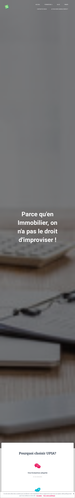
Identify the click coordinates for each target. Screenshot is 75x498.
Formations (48, 4)
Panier (66, 4)
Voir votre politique (49, 495)
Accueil (38, 4)
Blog (58, 4)
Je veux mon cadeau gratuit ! (59, 9)
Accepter (39, 495)
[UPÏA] (7, 7)
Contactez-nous (42, 9)
